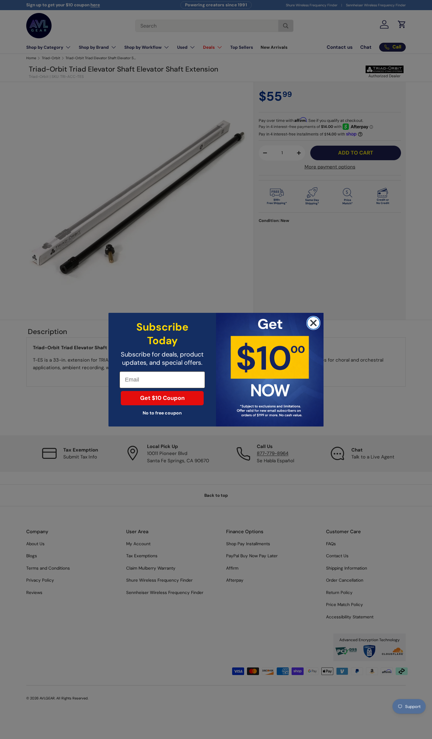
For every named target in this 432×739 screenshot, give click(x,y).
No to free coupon (162, 413)
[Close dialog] (313, 323)
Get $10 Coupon (162, 398)
